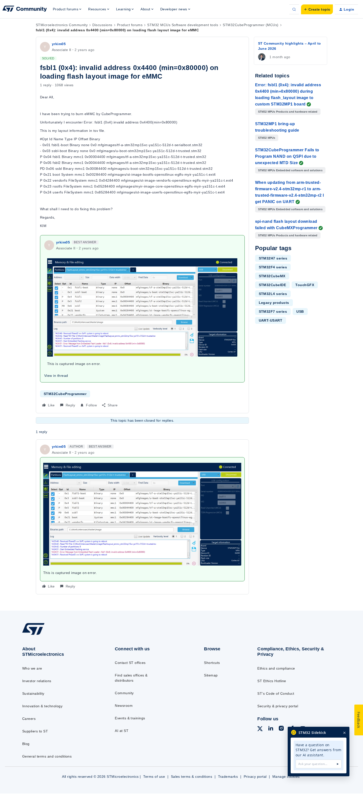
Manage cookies (286, 777)
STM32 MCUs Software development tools (182, 25)
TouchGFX (304, 285)
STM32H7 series (273, 258)
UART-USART (270, 320)
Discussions (102, 25)
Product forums (130, 25)
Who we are (32, 668)
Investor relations (36, 681)
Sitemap (211, 675)
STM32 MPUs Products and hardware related (288, 111)
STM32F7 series (273, 311)
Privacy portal (255, 777)
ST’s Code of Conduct (275, 693)
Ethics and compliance (276, 668)
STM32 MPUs (266, 137)
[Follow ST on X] (260, 729)
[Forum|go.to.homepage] (24, 9)
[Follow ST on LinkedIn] (271, 729)
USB (300, 311)
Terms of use (154, 777)
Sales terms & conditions (191, 777)
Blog (26, 744)
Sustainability (33, 693)
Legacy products (274, 303)
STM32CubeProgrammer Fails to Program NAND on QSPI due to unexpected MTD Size (287, 156)
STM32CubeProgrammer (65, 394)
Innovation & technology (42, 706)
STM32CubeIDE (272, 285)
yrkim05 (59, 44)
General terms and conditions (47, 756)
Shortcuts (212, 663)
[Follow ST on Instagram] (281, 729)
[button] (317, 9)
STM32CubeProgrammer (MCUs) (250, 25)
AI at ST (121, 731)
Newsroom (124, 706)
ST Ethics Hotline (271, 681)
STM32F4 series (273, 267)
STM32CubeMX (272, 276)
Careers (29, 719)
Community (124, 693)
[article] (142, 517)
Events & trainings (130, 718)
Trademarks (228, 777)
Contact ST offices (130, 663)
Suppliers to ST (35, 731)
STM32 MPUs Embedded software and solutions (290, 170)
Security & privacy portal (277, 706)
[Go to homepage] (58, 634)
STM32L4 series (273, 294)
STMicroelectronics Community (62, 25)
